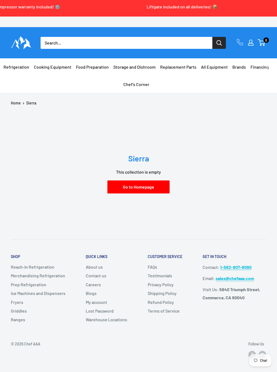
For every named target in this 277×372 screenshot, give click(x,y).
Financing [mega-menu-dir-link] (259, 66)
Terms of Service (164, 310)
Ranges (18, 319)
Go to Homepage (138, 186)
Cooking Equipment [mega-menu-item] (52, 66)
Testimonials (160, 275)
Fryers (17, 302)
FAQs (152, 266)
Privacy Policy (161, 284)
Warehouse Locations (106, 319)
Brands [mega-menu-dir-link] (239, 66)
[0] (261, 42)
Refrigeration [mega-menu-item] (16, 66)
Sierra (31, 103)
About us (94, 266)
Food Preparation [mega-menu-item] (92, 66)
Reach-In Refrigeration (32, 266)
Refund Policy (161, 302)
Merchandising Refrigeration (38, 275)
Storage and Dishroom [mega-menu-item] (134, 66)
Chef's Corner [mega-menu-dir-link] (136, 84)
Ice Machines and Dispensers (38, 293)
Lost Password (100, 310)
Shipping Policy (162, 293)
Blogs (91, 293)
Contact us (96, 275)
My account (96, 302)
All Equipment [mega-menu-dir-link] (214, 66)
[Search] (219, 43)
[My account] (250, 43)
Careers (93, 284)
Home (16, 103)
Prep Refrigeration (28, 284)
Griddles (19, 310)
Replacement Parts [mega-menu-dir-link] (178, 66)
